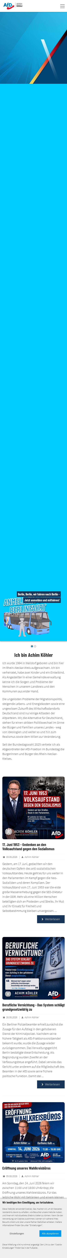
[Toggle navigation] (62, 7)
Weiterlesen (51, 919)
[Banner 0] (33, 48)
